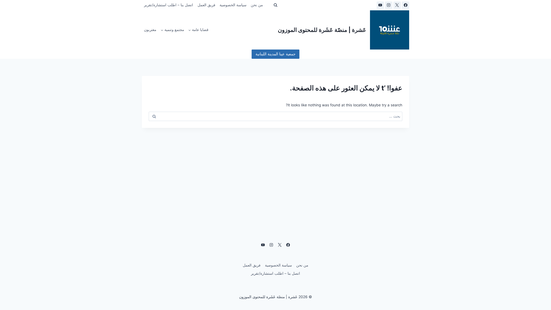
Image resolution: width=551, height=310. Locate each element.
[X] (397, 5)
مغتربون (150, 30)
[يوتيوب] (380, 5)
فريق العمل (206, 5)
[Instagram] (388, 5)
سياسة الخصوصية (233, 5)
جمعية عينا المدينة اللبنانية (275, 54)
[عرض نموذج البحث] (275, 5)
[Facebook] (405, 5)
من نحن (257, 5)
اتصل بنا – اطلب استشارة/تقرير (168, 5)
